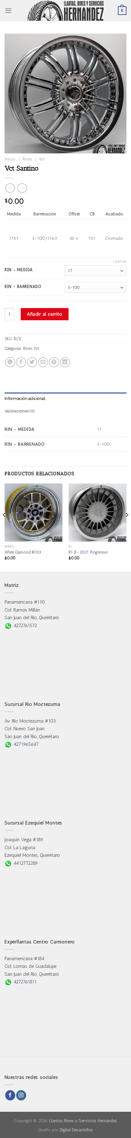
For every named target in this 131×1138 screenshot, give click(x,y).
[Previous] (4, 527)
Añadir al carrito (44, 314)
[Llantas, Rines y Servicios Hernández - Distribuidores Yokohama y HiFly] (65, 11)
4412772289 (25, 863)
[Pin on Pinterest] (54, 362)
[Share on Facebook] (21, 362)
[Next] (127, 527)
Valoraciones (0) (20, 411)
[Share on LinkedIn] (65, 362)
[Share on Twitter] (32, 362)
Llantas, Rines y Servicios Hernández (83, 1120)
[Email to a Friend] (43, 362)
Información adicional (25, 398)
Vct (42, 158)
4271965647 (25, 744)
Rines (27, 158)
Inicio (10, 158)
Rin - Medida (19, 270)
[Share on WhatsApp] (10, 362)
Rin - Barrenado (23, 287)
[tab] (65, 399)
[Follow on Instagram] (21, 1095)
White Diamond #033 (23, 552)
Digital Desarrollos (76, 1130)
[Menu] (8, 10)
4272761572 (24, 625)
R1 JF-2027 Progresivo (88, 552)
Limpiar (119, 262)
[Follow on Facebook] (10, 1095)
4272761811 (24, 982)
